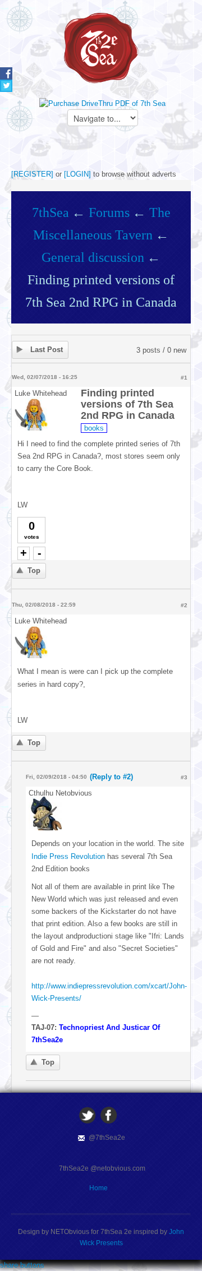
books (94, 428)
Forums (109, 212)
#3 (184, 777)
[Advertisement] (106, 151)
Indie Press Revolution (68, 856)
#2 (184, 605)
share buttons (22, 1265)
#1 (184, 378)
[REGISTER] (32, 174)
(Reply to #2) (111, 777)
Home (98, 1188)
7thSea (50, 212)
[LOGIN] (77, 174)
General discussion (93, 257)
